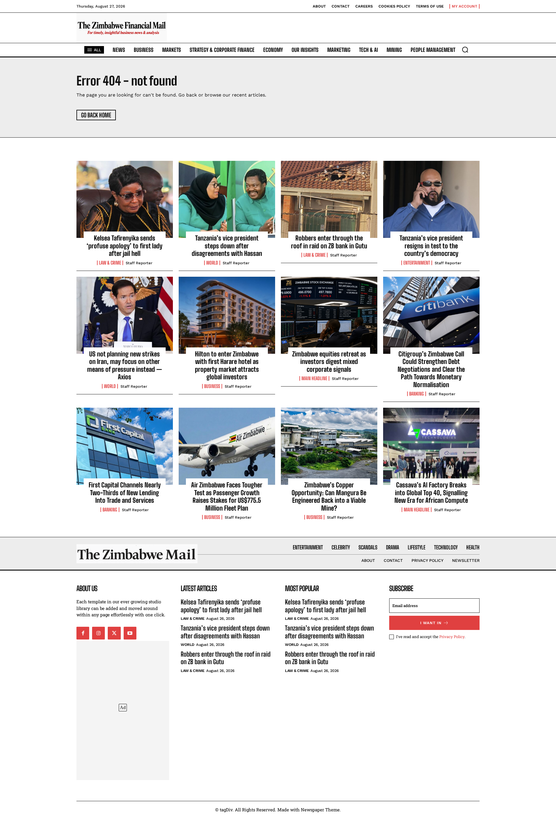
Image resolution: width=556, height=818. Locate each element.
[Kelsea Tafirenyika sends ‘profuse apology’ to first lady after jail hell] (124, 199)
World (212, 262)
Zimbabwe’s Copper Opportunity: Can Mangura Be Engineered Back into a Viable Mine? (329, 496)
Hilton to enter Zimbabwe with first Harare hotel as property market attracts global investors (227, 365)
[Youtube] (130, 633)
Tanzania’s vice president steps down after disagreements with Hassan (227, 245)
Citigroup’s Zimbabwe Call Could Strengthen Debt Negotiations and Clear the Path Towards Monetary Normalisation (431, 369)
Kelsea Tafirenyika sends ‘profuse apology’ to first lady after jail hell (124, 245)
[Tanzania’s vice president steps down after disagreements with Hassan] (227, 199)
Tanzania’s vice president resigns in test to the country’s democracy (431, 245)
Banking (416, 393)
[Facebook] (82, 633)
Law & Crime (110, 262)
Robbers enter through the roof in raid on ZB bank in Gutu (329, 241)
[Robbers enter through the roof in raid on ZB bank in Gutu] (329, 199)
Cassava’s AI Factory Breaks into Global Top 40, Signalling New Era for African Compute (431, 492)
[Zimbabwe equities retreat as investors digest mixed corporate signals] (329, 315)
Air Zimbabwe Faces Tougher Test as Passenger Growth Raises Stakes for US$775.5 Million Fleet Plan (226, 496)
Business (212, 386)
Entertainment (416, 262)
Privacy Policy (451, 636)
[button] (465, 50)
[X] (114, 633)
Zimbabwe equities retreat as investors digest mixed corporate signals (329, 361)
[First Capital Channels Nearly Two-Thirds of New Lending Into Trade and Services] (124, 446)
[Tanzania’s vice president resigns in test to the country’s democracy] (431, 199)
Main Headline (314, 378)
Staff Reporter (139, 263)
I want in (431, 623)
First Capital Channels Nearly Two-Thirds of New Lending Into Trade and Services (125, 492)
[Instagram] (98, 633)
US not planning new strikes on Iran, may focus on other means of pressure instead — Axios (124, 365)
